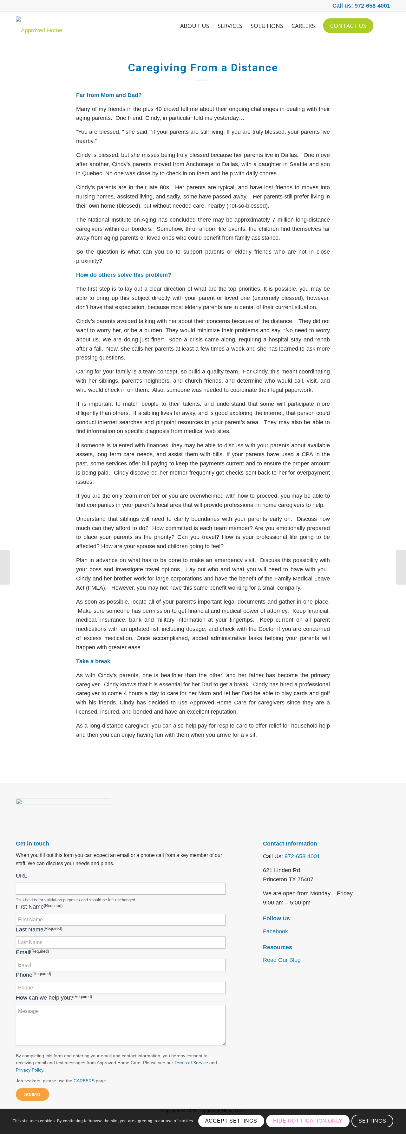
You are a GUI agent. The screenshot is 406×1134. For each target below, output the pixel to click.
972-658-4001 (302, 856)
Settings (372, 1121)
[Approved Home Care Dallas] (43, 25)
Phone (33, 974)
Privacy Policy (29, 1069)
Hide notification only (308, 1121)
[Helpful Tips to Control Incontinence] (5, 567)
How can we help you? (54, 997)
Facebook (275, 931)
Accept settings (231, 1121)
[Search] (383, 26)
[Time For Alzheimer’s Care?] (401, 567)
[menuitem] (194, 26)
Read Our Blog (282, 960)
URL (21, 875)
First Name (39, 906)
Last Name (39, 929)
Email (32, 952)
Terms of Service (191, 1062)
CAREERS (84, 1080)
